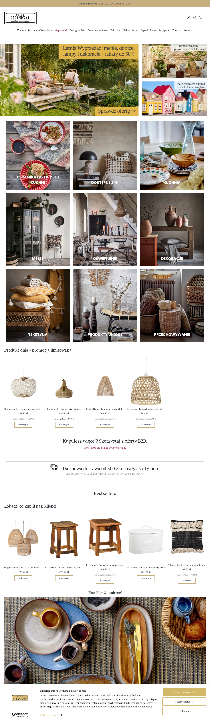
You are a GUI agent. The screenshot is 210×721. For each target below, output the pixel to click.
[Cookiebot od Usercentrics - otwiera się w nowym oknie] (19, 715)
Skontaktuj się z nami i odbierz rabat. (105, 447)
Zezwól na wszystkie (184, 692)
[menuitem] (27, 30)
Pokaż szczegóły (49, 715)
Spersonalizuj (182, 701)
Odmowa (184, 711)
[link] (69, 80)
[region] (69, 80)
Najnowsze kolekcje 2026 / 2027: (105, 3)
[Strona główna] (29, 18)
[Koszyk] (201, 19)
